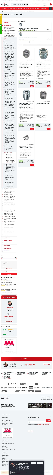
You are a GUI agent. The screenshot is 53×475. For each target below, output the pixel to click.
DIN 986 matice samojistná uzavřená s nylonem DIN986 (9, 107)
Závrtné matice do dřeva (9, 152)
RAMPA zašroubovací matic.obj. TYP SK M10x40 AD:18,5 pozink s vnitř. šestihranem (43, 75)
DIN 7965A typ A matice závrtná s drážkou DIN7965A (10, 161)
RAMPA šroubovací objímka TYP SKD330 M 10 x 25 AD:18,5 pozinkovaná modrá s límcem (26, 115)
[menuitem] (4, 8)
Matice (3, 444)
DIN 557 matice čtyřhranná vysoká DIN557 (9, 83)
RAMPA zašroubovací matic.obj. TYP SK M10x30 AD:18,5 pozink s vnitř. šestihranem (43, 72)
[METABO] (31, 391)
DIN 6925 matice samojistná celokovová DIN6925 (9, 128)
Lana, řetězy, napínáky (6, 420)
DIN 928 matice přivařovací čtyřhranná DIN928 (9, 90)
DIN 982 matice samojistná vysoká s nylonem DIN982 (9, 105)
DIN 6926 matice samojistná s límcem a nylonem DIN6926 (10, 130)
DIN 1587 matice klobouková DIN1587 (9, 52)
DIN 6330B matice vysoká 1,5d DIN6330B (10, 118)
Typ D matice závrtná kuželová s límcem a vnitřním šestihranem (10, 158)
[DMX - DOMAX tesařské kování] (25, 387)
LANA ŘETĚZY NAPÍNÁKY (8, 240)
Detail (32, 86)
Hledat (26, 4)
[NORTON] (17, 391)
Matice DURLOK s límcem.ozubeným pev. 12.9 (9, 184)
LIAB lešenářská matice (9, 148)
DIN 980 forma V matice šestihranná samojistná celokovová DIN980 (9, 99)
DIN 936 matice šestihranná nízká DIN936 (9, 94)
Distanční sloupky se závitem (9, 182)
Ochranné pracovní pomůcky (7, 423)
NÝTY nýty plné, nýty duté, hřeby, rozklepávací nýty (9, 200)
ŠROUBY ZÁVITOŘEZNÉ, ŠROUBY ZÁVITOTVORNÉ (9, 225)
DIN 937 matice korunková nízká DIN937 (10, 96)
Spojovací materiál (5, 416)
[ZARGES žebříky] (11, 387)
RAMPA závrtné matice (9, 162)
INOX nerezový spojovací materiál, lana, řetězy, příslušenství (9, 28)
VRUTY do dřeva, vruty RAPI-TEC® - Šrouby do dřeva (9, 31)
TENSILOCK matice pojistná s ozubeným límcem (10, 146)
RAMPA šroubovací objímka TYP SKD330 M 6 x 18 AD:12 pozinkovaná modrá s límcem (26, 118)
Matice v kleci (7, 149)
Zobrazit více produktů (34, 41)
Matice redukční (7, 181)
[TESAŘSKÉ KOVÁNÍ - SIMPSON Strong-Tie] (31, 387)
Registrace (45, 5)
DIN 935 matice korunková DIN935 (9, 92)
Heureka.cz (9, 378)
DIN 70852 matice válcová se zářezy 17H (9, 187)
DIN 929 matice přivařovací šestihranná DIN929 (9, 62)
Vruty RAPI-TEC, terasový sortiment (8, 447)
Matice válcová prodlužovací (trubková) (9, 171)
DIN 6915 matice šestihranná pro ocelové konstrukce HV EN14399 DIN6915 (9, 57)
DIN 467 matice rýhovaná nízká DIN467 (10, 74)
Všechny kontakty (9, 321)
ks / (9, 274)
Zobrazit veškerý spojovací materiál (8, 449)
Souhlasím (40, 463)
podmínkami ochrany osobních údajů (43, 424)
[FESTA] (38, 391)
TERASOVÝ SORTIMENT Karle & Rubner (9, 232)
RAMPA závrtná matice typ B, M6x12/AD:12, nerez (42, 118)
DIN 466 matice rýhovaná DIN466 (9, 71)
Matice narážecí (7, 151)
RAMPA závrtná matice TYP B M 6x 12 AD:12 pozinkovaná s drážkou (26, 76)
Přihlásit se (49, 421)
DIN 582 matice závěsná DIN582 (10, 49)
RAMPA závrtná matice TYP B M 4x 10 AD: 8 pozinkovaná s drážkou (26, 72)
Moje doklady (4, 456)
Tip (4, 266)
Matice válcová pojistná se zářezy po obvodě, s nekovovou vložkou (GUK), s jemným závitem (10, 168)
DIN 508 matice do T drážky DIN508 (9, 76)
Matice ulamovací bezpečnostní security (10, 173)
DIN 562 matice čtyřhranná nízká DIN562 (10, 85)
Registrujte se (5, 472)
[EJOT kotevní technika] (23, 384)
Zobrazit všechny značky (47, 387)
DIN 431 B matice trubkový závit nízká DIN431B (10, 69)
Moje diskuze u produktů (6, 461)
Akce (4, 263)
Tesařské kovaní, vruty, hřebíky (7, 421)
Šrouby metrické (5, 441)
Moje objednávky (5, 455)
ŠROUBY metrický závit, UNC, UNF (9, 33)
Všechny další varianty (23, 78)
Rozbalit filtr (8, 268)
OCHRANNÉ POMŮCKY (7, 248)
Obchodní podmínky (6, 462)
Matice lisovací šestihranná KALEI (9, 178)
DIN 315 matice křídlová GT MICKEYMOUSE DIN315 (9, 67)
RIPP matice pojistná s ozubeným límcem (8, 144)
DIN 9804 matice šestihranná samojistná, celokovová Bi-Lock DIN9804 (10, 138)
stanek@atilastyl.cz (9, 310)
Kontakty (4, 465)
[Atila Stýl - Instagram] (32, 431)
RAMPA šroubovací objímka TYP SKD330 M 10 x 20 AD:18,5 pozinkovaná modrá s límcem (26, 112)
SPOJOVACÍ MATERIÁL (7, 25)
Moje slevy (4, 458)
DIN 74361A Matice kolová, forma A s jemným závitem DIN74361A (9, 141)
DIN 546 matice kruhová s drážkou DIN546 (9, 78)
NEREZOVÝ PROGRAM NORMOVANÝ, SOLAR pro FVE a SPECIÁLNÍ (10, 214)
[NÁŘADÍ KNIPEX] (36, 384)
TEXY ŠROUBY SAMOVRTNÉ (8, 194)
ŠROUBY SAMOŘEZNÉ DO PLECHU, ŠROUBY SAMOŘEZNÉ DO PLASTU (9, 197)
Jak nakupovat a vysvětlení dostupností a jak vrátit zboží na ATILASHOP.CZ (12, 0)
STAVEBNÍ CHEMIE (7, 245)
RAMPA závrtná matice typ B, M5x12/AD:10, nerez (42, 120)
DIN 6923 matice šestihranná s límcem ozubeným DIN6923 (10, 60)
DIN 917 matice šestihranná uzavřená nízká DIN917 (9, 87)
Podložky (4, 446)
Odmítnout (34, 463)
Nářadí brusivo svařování (6, 418)
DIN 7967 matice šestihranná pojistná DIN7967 (9, 136)
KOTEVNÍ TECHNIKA (7, 235)
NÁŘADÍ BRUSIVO (7, 237)
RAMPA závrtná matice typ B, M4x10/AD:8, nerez (42, 116)
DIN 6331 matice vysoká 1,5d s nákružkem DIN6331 (10, 120)
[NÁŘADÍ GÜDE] (4, 387)
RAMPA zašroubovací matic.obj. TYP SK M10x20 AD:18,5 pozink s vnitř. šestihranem (43, 69)
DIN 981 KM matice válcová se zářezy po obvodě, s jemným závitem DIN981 (10, 102)
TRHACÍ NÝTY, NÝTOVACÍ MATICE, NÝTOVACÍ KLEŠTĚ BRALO (9, 192)
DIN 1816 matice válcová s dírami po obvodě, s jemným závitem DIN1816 (9, 113)
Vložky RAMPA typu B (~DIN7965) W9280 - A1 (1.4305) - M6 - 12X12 (25, 155)
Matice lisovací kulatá (8, 179)
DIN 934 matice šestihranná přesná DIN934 (9, 40)
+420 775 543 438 (35, 3)
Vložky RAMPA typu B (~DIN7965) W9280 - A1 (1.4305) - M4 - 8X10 (25, 150)
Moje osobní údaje (5, 453)
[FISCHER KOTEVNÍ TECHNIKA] (16, 383)
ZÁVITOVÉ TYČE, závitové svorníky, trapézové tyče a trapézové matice (9, 36)
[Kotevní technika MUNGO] (10, 384)
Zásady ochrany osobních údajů (8, 464)
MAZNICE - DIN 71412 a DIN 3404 (9, 216)
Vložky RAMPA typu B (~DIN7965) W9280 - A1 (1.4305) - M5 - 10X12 (25, 153)
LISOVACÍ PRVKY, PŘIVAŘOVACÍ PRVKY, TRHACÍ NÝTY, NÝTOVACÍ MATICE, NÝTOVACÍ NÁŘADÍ (9, 211)
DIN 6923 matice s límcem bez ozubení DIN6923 (10, 123)
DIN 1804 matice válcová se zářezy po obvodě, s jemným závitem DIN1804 (9, 110)
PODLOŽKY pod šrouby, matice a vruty (9, 189)
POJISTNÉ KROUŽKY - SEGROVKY (9, 206)
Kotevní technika (5, 417)
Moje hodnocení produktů (7, 459)
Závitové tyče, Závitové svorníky (8, 443)
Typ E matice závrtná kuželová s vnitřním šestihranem (9, 155)
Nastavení (13, 472)
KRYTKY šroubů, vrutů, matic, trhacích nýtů (8, 228)
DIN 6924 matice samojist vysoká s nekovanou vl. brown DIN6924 (10, 125)
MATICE (5, 38)
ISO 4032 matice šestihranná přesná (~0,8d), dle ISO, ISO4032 (10, 48)
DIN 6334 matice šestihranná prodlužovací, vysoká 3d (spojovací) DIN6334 (9, 54)
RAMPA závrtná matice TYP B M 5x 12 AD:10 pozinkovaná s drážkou (26, 74)
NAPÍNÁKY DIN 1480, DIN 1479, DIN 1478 (9, 222)
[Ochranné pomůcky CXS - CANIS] (37, 387)
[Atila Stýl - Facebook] (29, 431)
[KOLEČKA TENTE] (4, 391)
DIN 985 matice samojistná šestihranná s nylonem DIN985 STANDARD (10, 43)
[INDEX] (24, 391)
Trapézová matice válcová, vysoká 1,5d (9, 165)
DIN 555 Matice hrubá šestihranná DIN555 (8, 80)
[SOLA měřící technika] (18, 388)
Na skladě (5, 262)
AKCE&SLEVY (6, 22)
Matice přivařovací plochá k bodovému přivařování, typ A (9, 175)
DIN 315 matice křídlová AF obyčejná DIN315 (9, 65)
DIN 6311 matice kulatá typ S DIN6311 (9, 116)
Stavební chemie (5, 424)
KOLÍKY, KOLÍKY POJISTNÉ (8, 202)
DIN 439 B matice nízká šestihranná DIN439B (9, 46)
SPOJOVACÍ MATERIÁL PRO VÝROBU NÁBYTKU (10, 219)
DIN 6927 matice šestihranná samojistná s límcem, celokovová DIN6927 (10, 133)
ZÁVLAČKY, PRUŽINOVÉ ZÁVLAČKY (9, 204)
